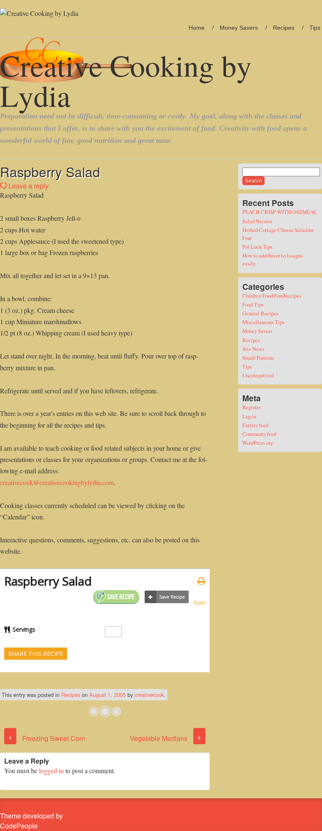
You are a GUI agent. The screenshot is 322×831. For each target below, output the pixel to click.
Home (197, 27)
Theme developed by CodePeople (31, 821)
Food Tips (253, 304)
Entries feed (255, 425)
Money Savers (239, 27)
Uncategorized (258, 375)
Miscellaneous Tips (263, 322)
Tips (314, 27)
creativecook (149, 695)
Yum (199, 602)
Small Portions (258, 357)
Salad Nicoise (257, 221)
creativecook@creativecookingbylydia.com (57, 482)
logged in (51, 770)
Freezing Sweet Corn (46, 738)
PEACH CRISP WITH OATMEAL (279, 212)
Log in (249, 416)
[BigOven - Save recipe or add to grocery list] (167, 597)
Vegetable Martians (165, 738)
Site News (253, 349)
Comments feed (259, 434)
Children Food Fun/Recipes (271, 295)
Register (251, 407)
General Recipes (260, 313)
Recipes (283, 27)
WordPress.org (257, 442)
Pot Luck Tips (257, 246)
